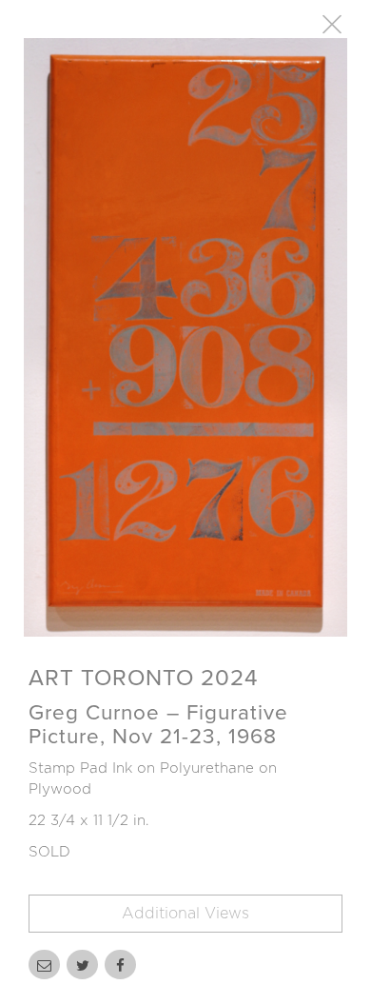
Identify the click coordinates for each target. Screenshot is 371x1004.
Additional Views (185, 913)
